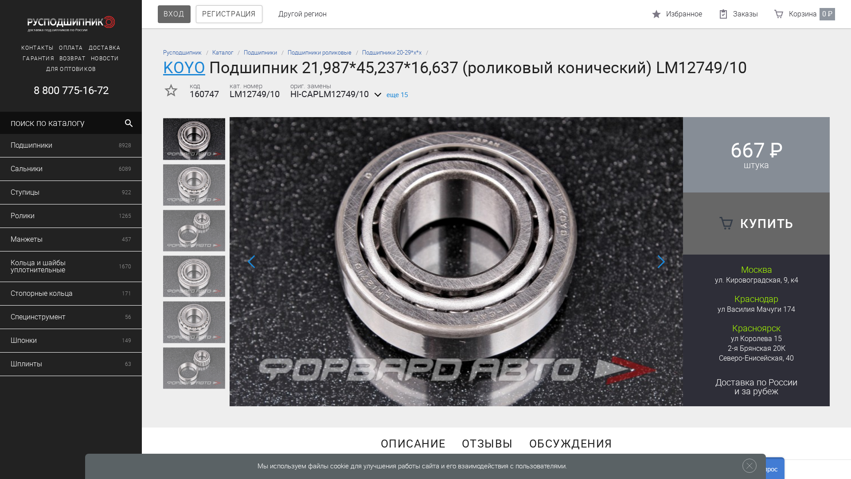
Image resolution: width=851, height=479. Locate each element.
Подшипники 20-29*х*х (392, 52)
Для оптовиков (71, 69)
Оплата (71, 48)
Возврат (72, 58)
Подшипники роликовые (319, 52)
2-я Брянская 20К (756, 348)
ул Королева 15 (756, 338)
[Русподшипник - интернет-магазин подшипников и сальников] (71, 24)
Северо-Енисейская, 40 (756, 358)
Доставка (105, 48)
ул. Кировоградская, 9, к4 (756, 280)
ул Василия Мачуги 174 (756, 309)
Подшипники (260, 52)
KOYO (184, 67)
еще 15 (397, 95)
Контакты (37, 48)
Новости (105, 58)
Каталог (222, 52)
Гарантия (38, 58)
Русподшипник (182, 52)
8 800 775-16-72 (71, 90)
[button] (446, 394)
